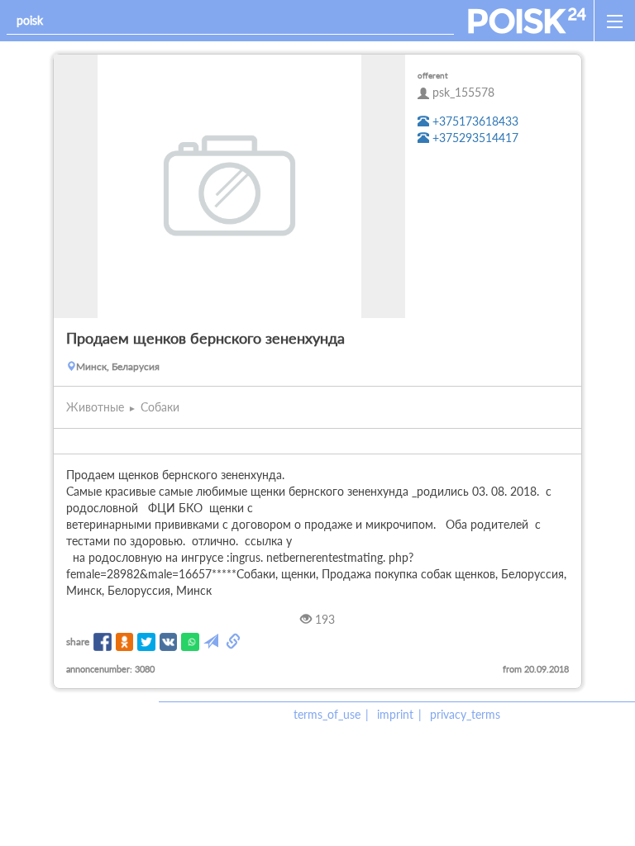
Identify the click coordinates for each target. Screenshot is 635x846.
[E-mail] (212, 642)
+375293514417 (473, 138)
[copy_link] (235, 642)
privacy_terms (465, 714)
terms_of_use (327, 714)
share (77, 641)
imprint (395, 714)
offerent (433, 75)
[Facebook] (102, 642)
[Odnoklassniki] (125, 642)
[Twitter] (146, 642)
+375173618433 (473, 121)
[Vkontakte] (169, 642)
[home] (527, 20)
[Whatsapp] (190, 642)
